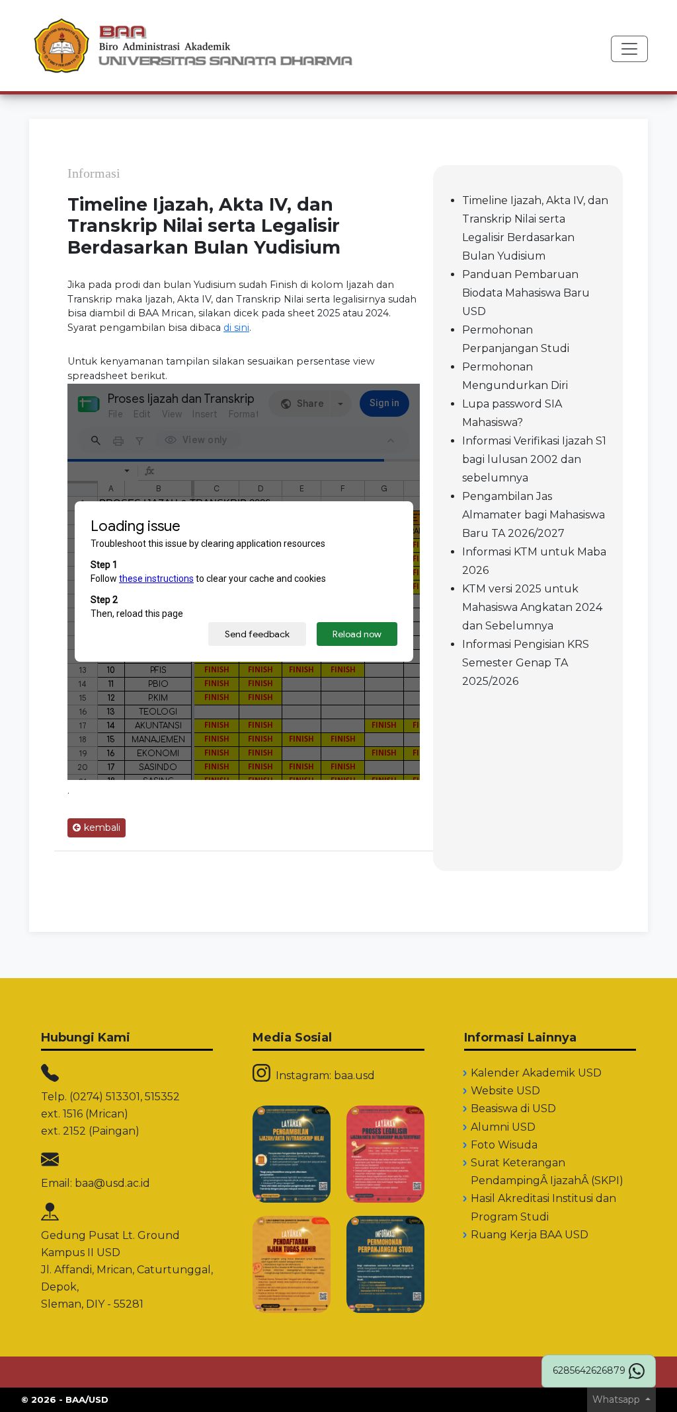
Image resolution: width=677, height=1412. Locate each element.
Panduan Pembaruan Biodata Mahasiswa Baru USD (526, 293)
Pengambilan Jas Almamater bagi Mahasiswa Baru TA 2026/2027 (533, 515)
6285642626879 (589, 1370)
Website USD (505, 1090)
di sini (236, 328)
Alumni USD (503, 1127)
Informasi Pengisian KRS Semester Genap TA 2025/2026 (525, 663)
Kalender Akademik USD (536, 1073)
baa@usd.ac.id (112, 1183)
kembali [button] (102, 827)
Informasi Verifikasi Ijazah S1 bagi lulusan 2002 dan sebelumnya (534, 459)
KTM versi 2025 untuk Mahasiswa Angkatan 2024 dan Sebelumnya (532, 607)
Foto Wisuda (504, 1145)
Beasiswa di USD (513, 1108)
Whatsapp (617, 1399)
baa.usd (354, 1075)
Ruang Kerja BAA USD (529, 1234)
